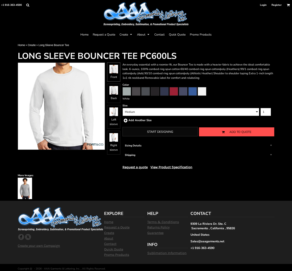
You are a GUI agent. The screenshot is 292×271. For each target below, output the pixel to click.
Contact (110, 244)
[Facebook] (21, 237)
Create (32, 45)
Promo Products (116, 255)
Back (114, 98)
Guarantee (155, 233)
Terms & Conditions (163, 222)
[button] (27, 5)
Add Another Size (140, 120)
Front (114, 77)
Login (263, 5)
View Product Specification (171, 167)
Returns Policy (158, 227)
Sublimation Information (167, 253)
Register (276, 5)
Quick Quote (113, 249)
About (108, 238)
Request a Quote (117, 227)
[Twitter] (28, 237)
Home (21, 45)
